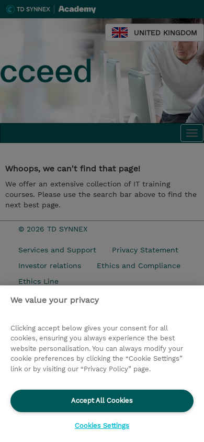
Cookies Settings (102, 425)
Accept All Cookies (102, 400)
